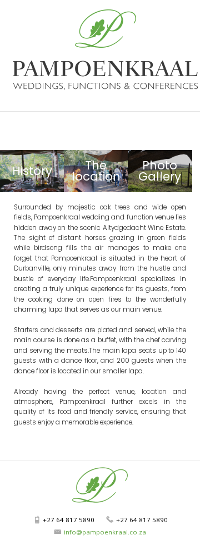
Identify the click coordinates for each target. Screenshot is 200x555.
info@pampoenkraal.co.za (105, 532)
